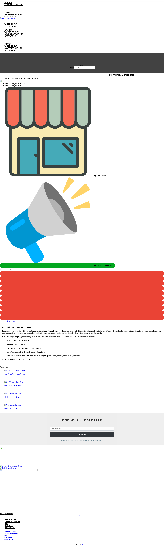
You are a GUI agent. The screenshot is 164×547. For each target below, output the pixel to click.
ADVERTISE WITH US (13, 34)
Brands (8, 3)
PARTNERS (9, 526)
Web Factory (85, 544)
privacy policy (85, 440)
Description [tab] (11, 321)
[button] (82, 9)
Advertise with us (13, 5)
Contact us (10, 16)
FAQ (6, 524)
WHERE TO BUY (11, 520)
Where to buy (11, 14)
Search (82, 65)
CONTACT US (10, 528)
